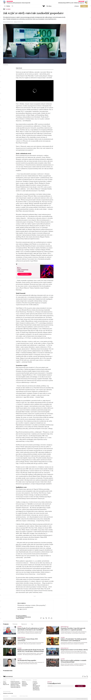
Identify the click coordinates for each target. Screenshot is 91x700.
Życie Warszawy (36, 689)
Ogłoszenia (24, 683)
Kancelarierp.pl (36, 687)
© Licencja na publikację (21, 615)
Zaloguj (84, 6)
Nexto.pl (34, 684)
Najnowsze (24, 624)
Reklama (24, 681)
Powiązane (6, 624)
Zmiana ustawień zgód (15, 683)
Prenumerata (25, 684)
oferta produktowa (24, 696)
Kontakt (4, 683)
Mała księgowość (36, 685)
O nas (4, 681)
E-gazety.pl (35, 683)
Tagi (32, 624)
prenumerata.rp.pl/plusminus (25, 607)
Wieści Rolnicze (36, 688)
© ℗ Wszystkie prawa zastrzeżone (23, 617)
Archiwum (24, 685)
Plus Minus (48, 6)
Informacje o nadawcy (15, 685)
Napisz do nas (6, 684)
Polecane (15, 624)
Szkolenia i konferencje (8, 693)
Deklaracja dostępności (15, 687)
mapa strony (5, 696)
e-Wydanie (76, 6)
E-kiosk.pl (35, 681)
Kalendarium (14, 696)
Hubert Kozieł (19, 68)
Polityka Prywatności (15, 681)
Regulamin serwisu (15, 684)
